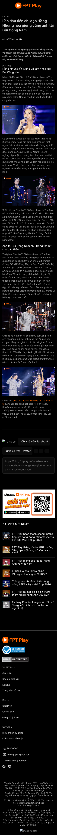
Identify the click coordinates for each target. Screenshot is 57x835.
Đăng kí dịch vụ (10, 717)
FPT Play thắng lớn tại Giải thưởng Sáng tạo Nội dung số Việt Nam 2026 (32, 550)
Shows (6, 16)
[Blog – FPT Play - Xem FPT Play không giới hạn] (28, 6)
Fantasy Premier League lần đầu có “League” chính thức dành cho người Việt (33, 605)
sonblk (19, 39)
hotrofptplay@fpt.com (18, 754)
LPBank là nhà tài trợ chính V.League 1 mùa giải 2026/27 (29, 573)
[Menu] (4, 5)
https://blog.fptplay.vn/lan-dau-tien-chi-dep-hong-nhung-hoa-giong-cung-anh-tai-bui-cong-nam (28, 465)
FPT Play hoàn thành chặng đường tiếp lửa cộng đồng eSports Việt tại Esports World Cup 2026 (33, 537)
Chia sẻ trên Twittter (18, 450)
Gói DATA (7, 706)
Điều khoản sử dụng (12, 732)
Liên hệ (6, 684)
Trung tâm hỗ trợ (11, 690)
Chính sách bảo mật (12, 738)
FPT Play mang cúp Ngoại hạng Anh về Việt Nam (31, 562)
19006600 (12, 748)
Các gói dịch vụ (10, 679)
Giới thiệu (7, 673)
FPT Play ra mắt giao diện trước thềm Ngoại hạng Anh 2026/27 (31, 593)
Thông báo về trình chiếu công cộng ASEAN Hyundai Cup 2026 (31, 583)
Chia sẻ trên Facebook (34, 441)
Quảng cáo (8, 711)
